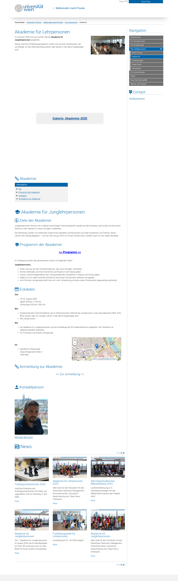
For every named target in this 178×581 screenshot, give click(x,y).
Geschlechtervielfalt (138, 80)
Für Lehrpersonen (71, 22)
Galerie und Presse (138, 84)
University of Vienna (34, 22)
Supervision (137, 64)
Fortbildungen (137, 60)
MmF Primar (137, 53)
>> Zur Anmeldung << (70, 374)
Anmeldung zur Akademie (29, 199)
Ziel (20, 189)
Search (122, 1)
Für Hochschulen (137, 72)
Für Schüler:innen (137, 41)
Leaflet (94, 359)
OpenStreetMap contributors (108, 359)
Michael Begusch (24, 437)
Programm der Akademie (29, 192)
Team (132, 76)
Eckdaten (22, 196)
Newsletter (136, 68)
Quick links (145, 1)
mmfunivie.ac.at (137, 98)
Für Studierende (137, 45)
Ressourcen (135, 37)
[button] (93, 46)
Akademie (136, 56)
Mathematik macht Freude (70, 8)
